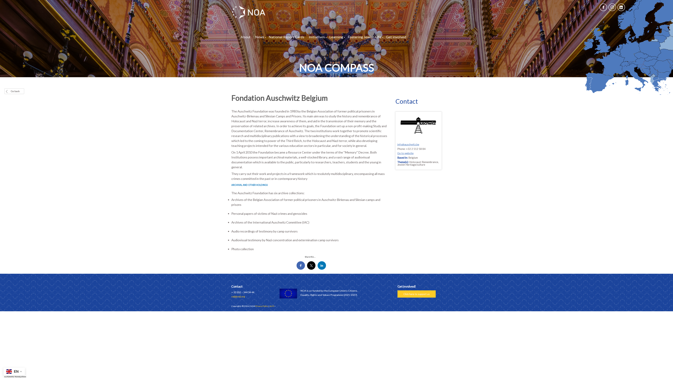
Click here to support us (416, 293)
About (246, 37)
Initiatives (317, 37)
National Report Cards (286, 37)
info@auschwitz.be (408, 144)
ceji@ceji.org (238, 296)
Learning (336, 37)
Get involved (396, 37)
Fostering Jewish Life (364, 37)
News (259, 37)
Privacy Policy (261, 306)
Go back (15, 91)
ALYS (272, 306)
